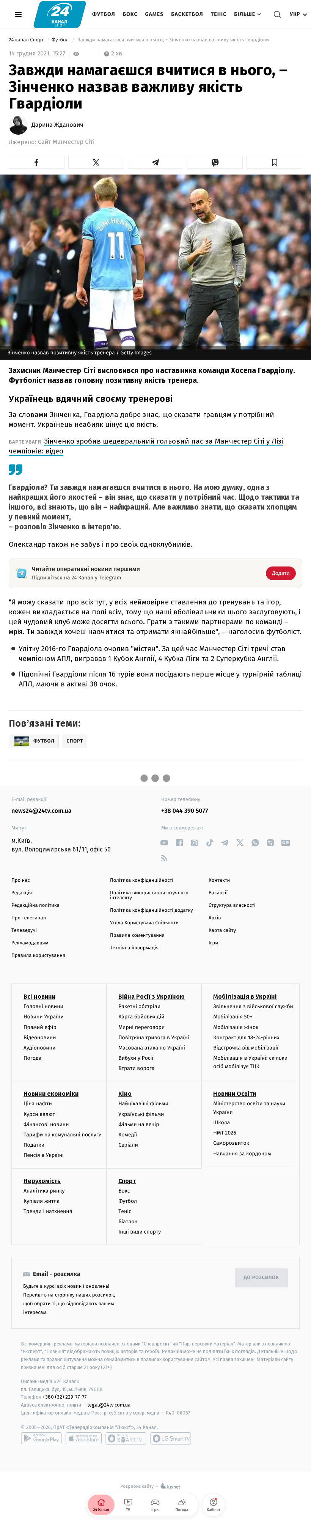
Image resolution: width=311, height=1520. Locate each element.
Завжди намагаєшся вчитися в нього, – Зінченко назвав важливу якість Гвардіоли (173, 40)
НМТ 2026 (224, 1133)
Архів (215, 918)
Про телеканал (28, 918)
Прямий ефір (40, 1027)
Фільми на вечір (138, 1124)
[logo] (59, 14)
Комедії (127, 1134)
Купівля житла (42, 1201)
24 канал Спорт (27, 40)
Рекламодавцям (29, 943)
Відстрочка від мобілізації (245, 1048)
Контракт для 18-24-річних (246, 1037)
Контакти (219, 880)
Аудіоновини (39, 1048)
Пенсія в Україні (44, 1155)
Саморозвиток (231, 1143)
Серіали (128, 1145)
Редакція (21, 893)
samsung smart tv (170, 1438)
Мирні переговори (141, 1027)
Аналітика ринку (44, 1191)
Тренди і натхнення (48, 1211)
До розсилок (261, 1278)
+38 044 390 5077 (184, 811)
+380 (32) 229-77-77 (64, 1397)
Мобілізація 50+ (232, 1016)
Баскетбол (187, 14)
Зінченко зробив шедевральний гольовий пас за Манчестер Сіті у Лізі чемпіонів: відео (146, 446)
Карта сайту (222, 930)
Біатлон (128, 1221)
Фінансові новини (46, 1124)
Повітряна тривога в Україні (153, 1037)
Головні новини (43, 1006)
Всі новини (39, 996)
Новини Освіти (234, 1093)
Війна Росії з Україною (151, 996)
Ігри (213, 943)
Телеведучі (24, 930)
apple (84, 1438)
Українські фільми (141, 1114)
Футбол (103, 14)
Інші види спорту (139, 1232)
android (41, 1438)
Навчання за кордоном (242, 1153)
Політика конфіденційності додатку (151, 910)
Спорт (127, 1181)
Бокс (130, 14)
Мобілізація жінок (235, 1027)
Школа (221, 1122)
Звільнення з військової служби (253, 1006)
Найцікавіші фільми (143, 1103)
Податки (34, 1145)
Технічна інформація (134, 948)
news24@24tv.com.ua (41, 811)
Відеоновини (40, 1037)
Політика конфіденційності (141, 880)
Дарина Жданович (57, 125)
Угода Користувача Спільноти (144, 922)
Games (154, 14)
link (164, 843)
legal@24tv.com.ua (109, 1405)
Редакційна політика (35, 905)
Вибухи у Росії (135, 1058)
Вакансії (218, 893)
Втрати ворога (136, 1068)
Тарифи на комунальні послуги (63, 1134)
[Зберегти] (274, 162)
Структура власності (232, 905)
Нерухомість (42, 1181)
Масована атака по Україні (151, 1048)
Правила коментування (137, 935)
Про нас (20, 880)
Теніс (218, 14)
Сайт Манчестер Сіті (66, 142)
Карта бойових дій (141, 1016)
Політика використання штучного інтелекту (149, 895)
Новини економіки (51, 1093)
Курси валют (39, 1114)
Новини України (44, 1016)
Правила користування (38, 955)
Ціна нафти (38, 1103)
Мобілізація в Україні (245, 996)
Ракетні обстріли (139, 1006)
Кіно (125, 1093)
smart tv (125, 1438)
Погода (32, 1058)
